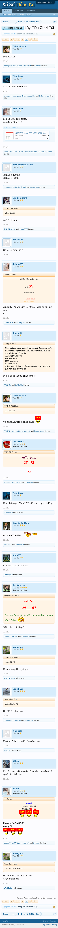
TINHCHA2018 (19, 46)
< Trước (5, 39)
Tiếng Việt (5, 921)
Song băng (18, 689)
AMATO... (7, 385)
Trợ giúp (53, 921)
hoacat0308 (17, 66)
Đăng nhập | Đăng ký (45, 2)
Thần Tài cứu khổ (28, 96)
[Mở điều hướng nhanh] (55, 22)
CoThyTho (19, 385)
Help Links (31, 11)
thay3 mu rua (19, 585)
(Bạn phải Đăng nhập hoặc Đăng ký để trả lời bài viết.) (36, 898)
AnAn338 (17, 555)
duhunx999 (18, 264)
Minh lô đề (18, 108)
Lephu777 (7, 843)
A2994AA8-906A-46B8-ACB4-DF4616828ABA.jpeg (34, 133)
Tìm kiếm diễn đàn (10, 15)
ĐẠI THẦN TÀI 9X (16, 152)
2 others (36, 843)
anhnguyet (8, 66)
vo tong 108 (34, 187)
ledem (6, 152)
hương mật (27, 66)
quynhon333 (8, 720)
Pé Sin (16, 788)
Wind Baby (18, 76)
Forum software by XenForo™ (12, 925)
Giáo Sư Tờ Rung (21, 523)
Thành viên (18, 11)
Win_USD (7, 750)
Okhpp (16, 761)
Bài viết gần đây (26, 15)
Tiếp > (35, 39)
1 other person (44, 96)
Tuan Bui (17, 720)
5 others (37, 66)
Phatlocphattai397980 (23, 165)
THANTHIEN (18, 442)
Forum (7, 11)
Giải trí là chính (20, 198)
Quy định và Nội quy (49, 925)
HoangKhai (29, 482)
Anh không (18, 240)
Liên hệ (46, 921)
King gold (17, 333)
